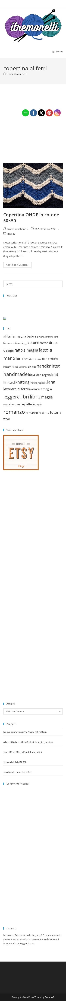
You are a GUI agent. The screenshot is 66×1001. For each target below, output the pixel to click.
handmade (15, 374)
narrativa (8, 404)
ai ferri (7, 336)
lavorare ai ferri (15, 389)
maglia (11, 233)
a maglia (19, 336)
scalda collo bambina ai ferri (17, 772)
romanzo (14, 411)
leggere (11, 396)
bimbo (6, 343)
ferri (19, 358)
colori (13, 343)
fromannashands (17, 229)
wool (6, 419)
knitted (9, 382)
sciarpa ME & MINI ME (14, 762)
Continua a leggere (19, 265)
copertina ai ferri (17, 74)
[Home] (4, 74)
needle (19, 404)
